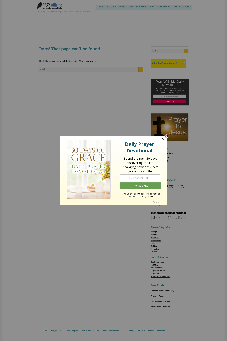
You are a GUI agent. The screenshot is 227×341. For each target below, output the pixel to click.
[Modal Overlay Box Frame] (113, 170)
